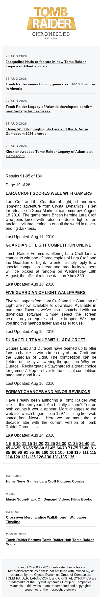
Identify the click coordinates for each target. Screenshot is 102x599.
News (21, 481)
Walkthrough (58, 517)
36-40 (84, 444)
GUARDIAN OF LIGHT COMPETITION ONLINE (48, 245)
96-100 (42, 452)
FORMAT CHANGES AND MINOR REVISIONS (48, 392)
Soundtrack (27, 499)
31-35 (73, 444)
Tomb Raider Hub (56, 540)
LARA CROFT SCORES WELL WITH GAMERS (49, 193)
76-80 (84, 448)
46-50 (16, 448)
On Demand (47, 499)
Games (32, 481)
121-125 (28, 457)
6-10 (17, 444)
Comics (78, 481)
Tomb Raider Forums (23, 540)
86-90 (17, 452)
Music (11, 499)
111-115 (89, 452)
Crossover (14, 517)
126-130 (44, 457)
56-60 (39, 448)
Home (11, 481)
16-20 (38, 444)
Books (86, 499)
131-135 (59, 457)
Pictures (64, 481)
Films (75, 499)
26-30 (61, 444)
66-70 (62, 448)
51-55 (28, 448)
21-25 (50, 444)
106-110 (73, 452)
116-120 (13, 457)
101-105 (57, 452)
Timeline (13, 522)
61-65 (50, 448)
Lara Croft (47, 481)
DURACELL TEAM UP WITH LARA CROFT (45, 340)
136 (71, 457)
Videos (64, 499)
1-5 (8, 444)
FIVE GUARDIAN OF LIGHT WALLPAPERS (46, 292)
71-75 (73, 448)
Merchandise (35, 517)
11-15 (27, 444)
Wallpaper (78, 517)
